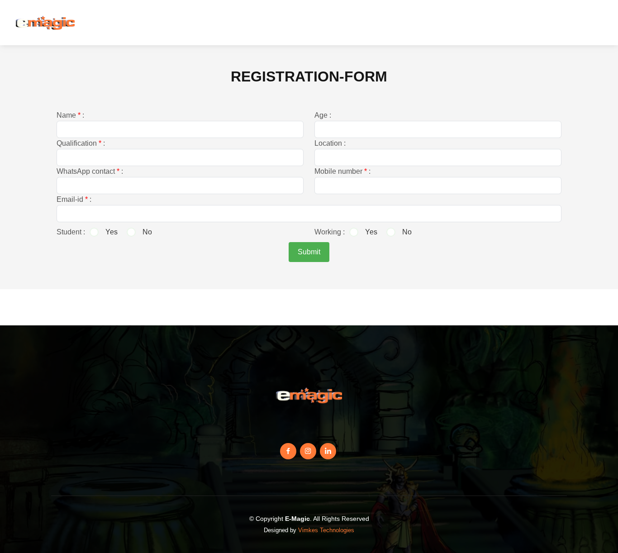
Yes (111, 232)
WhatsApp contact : (90, 171)
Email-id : (74, 199)
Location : (330, 143)
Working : (329, 232)
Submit (309, 252)
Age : (322, 115)
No (147, 232)
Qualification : (81, 143)
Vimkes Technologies (326, 530)
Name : (70, 115)
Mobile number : (342, 171)
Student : (71, 232)
